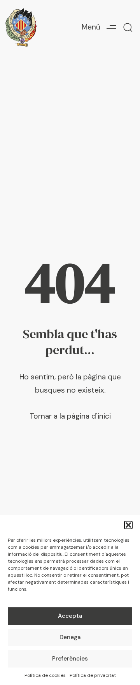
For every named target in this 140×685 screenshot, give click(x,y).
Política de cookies (45, 675)
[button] (128, 525)
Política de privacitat (93, 675)
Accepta (70, 616)
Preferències (70, 658)
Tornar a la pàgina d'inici (70, 416)
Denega (70, 637)
